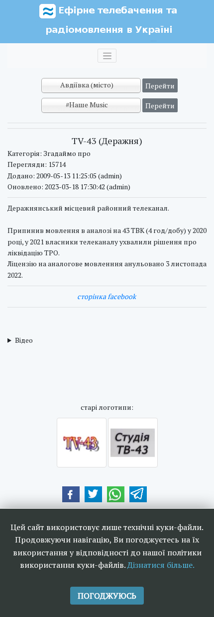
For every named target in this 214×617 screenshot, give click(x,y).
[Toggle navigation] (107, 56)
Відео (24, 340)
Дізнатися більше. (161, 564)
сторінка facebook (106, 296)
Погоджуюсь (107, 595)
